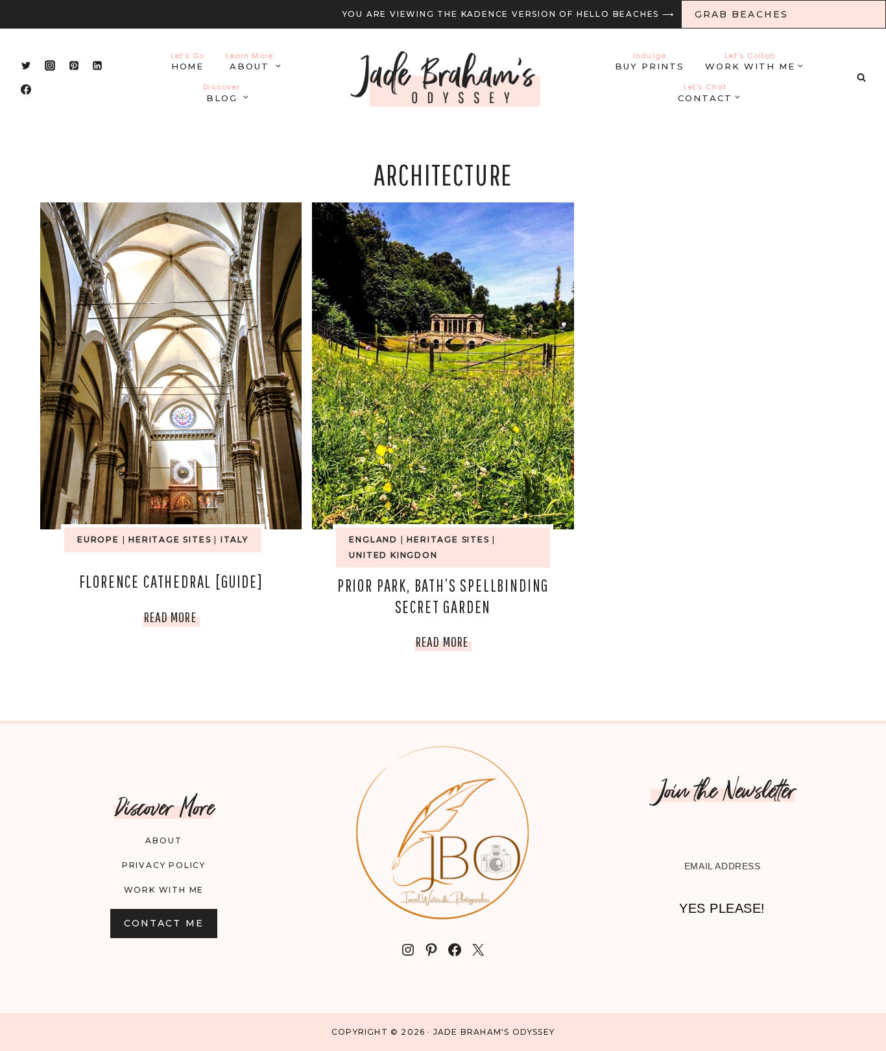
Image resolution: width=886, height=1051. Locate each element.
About (163, 840)
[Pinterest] (74, 65)
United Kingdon (393, 555)
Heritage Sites (169, 539)
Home (188, 61)
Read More (172, 619)
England (373, 539)
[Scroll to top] (846, 1024)
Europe (98, 539)
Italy (234, 539)
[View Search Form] (861, 77)
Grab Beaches (741, 14)
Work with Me (164, 890)
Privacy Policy (164, 865)
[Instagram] (50, 65)
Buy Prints (649, 61)
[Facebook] (26, 89)
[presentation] (171, 365)
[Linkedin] (97, 65)
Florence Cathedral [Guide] (171, 581)
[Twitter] (26, 65)
